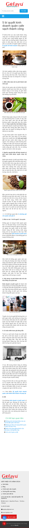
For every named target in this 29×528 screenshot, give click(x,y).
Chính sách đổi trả (8, 494)
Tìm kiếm (23, 11)
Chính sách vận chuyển (9, 489)
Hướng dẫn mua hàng (9, 491)
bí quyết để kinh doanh (9, 45)
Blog (4, 486)
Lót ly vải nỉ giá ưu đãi (11, 432)
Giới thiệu (5, 484)
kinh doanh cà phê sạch (19, 233)
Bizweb (16, 525)
